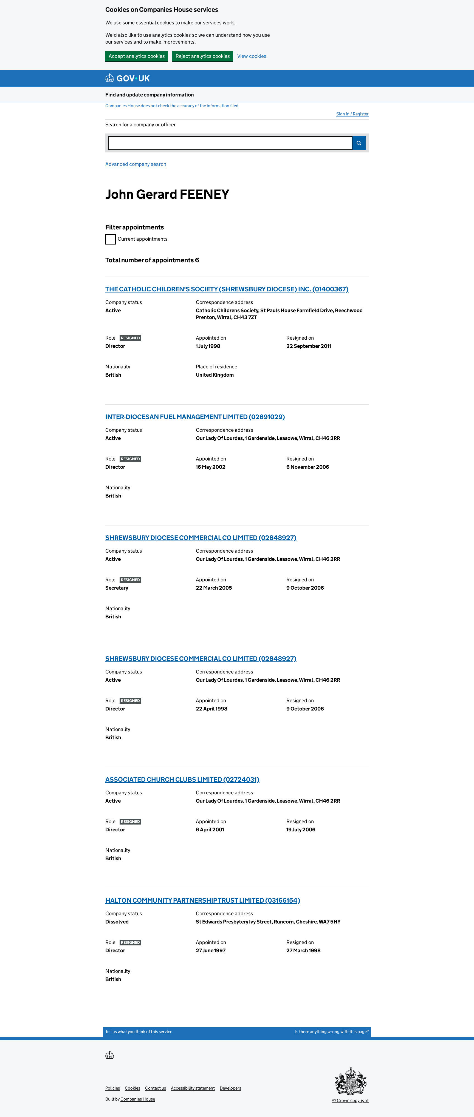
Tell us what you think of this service (138, 1031)
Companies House (137, 1099)
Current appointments (143, 239)
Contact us (155, 1088)
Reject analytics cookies (203, 56)
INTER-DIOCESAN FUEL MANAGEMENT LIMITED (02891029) (195, 417)
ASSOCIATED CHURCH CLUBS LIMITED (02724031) (182, 779)
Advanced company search (135, 164)
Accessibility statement (193, 1088)
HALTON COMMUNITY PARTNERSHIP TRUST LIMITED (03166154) (202, 900)
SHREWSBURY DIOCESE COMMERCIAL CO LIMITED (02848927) (201, 538)
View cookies (251, 56)
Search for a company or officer (140, 124)
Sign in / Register (352, 113)
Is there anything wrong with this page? (332, 1031)
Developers (230, 1088)
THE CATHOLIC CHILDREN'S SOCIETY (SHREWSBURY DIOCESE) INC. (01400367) (227, 289)
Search (359, 143)
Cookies (132, 1088)
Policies (112, 1088)
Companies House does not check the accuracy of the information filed (171, 105)
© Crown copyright (350, 1100)
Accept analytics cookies (137, 56)
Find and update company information (149, 95)
